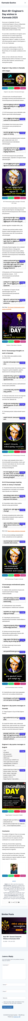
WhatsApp (11, 88)
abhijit (6, 941)
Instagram (23, 88)
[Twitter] (11, 902)
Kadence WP (16, 1017)
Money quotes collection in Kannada (16, 531)
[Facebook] (15, 902)
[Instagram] (16, 902)
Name (5, 984)
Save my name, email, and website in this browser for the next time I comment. (14, 1002)
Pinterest (17, 88)
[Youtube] (18, 902)
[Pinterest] (9, 902)
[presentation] (14, 925)
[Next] (24, 932)
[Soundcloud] (13, 902)
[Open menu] (25, 3)
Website (5, 998)
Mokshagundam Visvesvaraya (9, 28)
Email (5, 991)
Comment (6, 965)
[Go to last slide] (4, 932)
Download (5, 88)
